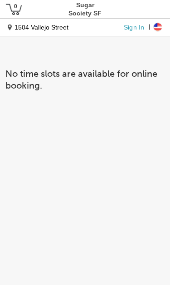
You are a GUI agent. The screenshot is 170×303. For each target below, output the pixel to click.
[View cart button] (13, 9)
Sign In (134, 26)
